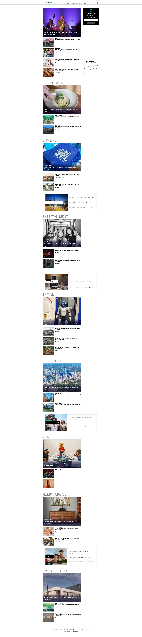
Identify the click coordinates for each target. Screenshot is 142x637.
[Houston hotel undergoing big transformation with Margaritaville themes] (48, 341)
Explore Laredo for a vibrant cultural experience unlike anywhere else (80, 417)
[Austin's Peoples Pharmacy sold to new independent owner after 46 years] (62, 157)
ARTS (46, 437)
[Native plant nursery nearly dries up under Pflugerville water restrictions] (48, 187)
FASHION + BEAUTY (57, 571)
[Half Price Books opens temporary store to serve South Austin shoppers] (48, 42)
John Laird (45, 246)
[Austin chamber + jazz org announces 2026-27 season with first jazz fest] (62, 22)
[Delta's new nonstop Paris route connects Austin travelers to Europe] (48, 331)
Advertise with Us (76, 629)
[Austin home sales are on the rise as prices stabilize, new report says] (48, 407)
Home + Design (66, 3)
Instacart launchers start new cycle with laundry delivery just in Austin (91, 66)
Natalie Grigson (57, 187)
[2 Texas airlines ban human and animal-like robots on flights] (62, 311)
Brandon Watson (58, 129)
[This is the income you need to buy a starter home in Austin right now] (48, 397)
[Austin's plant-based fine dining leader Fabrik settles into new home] (62, 99)
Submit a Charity (69, 629)
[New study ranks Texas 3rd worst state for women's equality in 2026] (48, 52)
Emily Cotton (46, 524)
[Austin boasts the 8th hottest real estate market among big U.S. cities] (62, 377)
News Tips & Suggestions (56, 629)
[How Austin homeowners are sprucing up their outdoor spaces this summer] (48, 541)
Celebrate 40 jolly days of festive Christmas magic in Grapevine (80, 557)
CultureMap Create (58, 350)
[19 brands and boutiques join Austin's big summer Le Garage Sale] (48, 531)
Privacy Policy (91, 629)
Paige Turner (57, 252)
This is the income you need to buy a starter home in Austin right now (81, 202)
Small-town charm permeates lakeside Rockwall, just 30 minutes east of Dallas (81, 427)
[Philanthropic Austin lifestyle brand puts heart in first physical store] (48, 607)
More (85, 3)
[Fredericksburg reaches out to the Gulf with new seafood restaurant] (48, 129)
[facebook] (93, 3)
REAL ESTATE (52, 361)
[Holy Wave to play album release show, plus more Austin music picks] (62, 233)
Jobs (80, 629)
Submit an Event (63, 629)
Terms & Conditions (85, 629)
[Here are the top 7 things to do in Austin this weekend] (48, 253)
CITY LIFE (49, 140)
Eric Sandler (57, 341)
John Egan (45, 324)
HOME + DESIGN (54, 495)
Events (82, 3)
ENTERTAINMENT (55, 216)
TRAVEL (48, 294)
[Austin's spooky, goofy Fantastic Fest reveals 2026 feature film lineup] (48, 263)
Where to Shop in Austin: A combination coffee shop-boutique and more (81, 282)
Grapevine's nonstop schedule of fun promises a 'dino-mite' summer (81, 561)
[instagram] (97, 3)
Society (62, 3)
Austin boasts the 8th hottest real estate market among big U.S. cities (81, 197)
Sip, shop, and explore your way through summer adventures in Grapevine (80, 552)
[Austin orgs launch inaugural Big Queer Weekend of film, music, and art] (48, 473)
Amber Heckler (57, 52)
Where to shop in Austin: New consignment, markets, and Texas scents (81, 276)
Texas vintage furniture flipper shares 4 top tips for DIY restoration (80, 207)
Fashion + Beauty (73, 3)
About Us (49, 629)
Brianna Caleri (57, 62)
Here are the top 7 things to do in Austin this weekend (67, 250)
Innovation (78, 3)
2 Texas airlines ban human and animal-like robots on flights (61, 323)
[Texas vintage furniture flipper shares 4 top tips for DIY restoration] (62, 511)
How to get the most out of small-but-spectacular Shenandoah (79, 421)
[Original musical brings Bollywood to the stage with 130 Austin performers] (48, 483)
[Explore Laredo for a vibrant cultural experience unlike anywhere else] (48, 350)
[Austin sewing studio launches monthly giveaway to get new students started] (62, 453)
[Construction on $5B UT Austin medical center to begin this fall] (48, 177)
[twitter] (95, 3)
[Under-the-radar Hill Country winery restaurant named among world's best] (48, 72)
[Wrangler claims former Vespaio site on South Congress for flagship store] (62, 587)
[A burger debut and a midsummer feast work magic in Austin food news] (48, 119)
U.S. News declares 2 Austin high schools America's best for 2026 (91, 72)
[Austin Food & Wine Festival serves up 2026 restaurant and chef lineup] (48, 62)
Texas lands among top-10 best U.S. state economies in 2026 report (91, 69)
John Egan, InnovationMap (59, 177)
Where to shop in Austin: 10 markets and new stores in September (81, 287)
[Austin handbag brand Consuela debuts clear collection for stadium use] (48, 617)
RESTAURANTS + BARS (59, 83)
